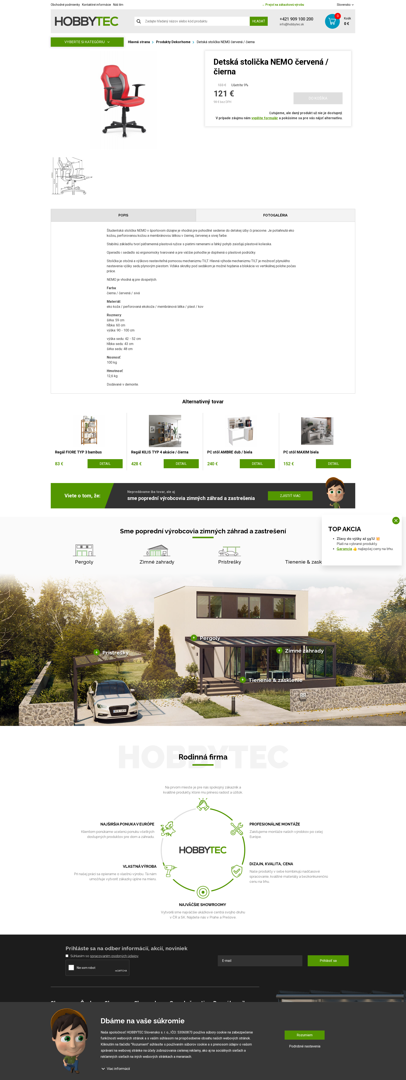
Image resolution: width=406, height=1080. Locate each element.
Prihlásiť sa (328, 961)
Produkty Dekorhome (173, 42)
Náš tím (118, 4)
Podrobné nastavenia (304, 1046)
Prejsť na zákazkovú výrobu (283, 4)
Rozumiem (305, 1035)
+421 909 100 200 (296, 19)
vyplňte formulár (264, 118)
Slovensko (344, 4)
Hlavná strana (139, 42)
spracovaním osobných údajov (114, 956)
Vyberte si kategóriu (84, 42)
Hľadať (258, 21)
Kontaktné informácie (96, 4)
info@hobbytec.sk (292, 24)
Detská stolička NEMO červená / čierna (226, 42)
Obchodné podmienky (65, 4)
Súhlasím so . (104, 956)
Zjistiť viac (290, 496)
